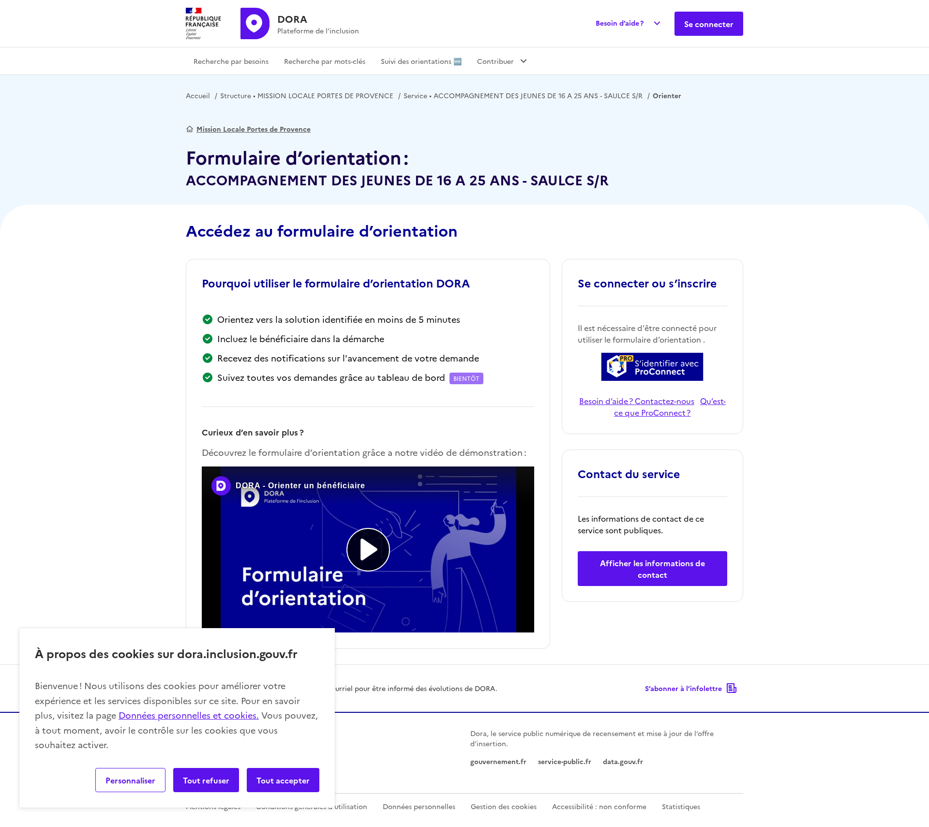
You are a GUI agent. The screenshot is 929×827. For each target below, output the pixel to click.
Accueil (198, 95)
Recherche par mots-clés (324, 61)
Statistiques (681, 806)
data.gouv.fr (623, 761)
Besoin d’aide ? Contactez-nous (636, 400)
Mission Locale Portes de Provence (253, 129)
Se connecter (709, 23)
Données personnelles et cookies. (189, 715)
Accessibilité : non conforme (599, 806)
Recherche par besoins (231, 61)
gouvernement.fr (498, 761)
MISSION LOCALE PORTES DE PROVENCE (306, 95)
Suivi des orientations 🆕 (421, 61)
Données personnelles (419, 806)
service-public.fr (564, 761)
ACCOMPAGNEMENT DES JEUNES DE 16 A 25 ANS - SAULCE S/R (523, 95)
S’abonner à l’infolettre (683, 688)
